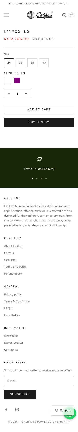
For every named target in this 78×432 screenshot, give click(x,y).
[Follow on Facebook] (6, 409)
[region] (39, 164)
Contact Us (11, 350)
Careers (9, 253)
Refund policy (13, 274)
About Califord (13, 246)
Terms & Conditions (17, 301)
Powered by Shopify (53, 421)
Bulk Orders (12, 315)
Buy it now (38, 122)
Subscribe (20, 394)
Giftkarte (9, 260)
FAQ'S (8, 308)
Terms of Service (15, 267)
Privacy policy (13, 294)
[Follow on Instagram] (17, 409)
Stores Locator (13, 343)
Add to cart (39, 109)
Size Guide (11, 336)
